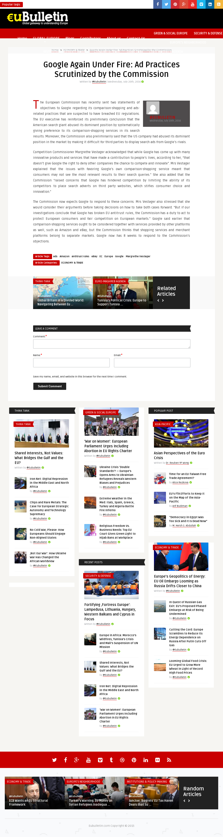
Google (119, 256)
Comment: (40, 336)
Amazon (64, 256)
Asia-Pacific (163, 424)
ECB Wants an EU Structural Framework (28, 803)
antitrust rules (80, 256)
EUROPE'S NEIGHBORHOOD (83, 781)
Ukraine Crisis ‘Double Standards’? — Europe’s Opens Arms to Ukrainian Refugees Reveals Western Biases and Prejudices (118, 475)
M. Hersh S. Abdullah (184, 525)
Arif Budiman (180, 506)
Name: (37, 355)
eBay (94, 256)
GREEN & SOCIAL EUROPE (171, 33)
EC (101, 256)
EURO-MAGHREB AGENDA (166, 52)
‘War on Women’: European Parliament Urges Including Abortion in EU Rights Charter (108, 446)
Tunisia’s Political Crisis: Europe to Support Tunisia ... (121, 302)
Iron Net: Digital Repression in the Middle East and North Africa (49, 483)
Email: (118, 355)
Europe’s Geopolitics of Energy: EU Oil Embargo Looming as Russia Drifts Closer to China (179, 581)
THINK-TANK (135, 52)
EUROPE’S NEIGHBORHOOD (188, 42)
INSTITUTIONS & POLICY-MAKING (65, 52)
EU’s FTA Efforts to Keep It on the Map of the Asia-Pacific (186, 497)
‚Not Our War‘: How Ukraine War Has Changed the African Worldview (48, 557)
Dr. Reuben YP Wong (177, 463)
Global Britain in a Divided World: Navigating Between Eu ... (60, 302)
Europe (109, 256)
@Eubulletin (99, 81)
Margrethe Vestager (138, 256)
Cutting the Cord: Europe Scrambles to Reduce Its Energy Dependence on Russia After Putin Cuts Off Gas (187, 637)
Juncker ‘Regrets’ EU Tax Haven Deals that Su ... (151, 803)
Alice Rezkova (180, 482)
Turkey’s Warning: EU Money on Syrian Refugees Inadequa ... (90, 803)
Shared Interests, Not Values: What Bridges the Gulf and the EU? (39, 458)
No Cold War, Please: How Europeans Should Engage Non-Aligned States (47, 533)
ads (55, 256)
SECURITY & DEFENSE (98, 576)
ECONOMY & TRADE (107, 52)
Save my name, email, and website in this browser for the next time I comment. (80, 376)
